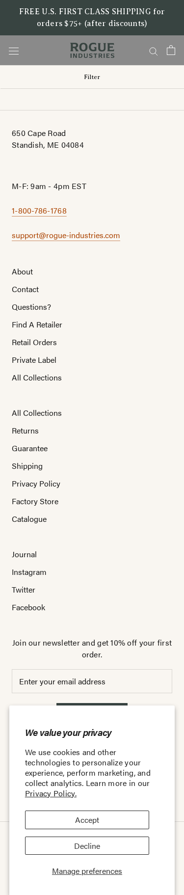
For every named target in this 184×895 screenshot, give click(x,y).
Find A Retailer (37, 324)
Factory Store (35, 501)
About (22, 271)
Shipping (27, 465)
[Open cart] (171, 50)
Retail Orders (34, 342)
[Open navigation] (14, 50)
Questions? (31, 306)
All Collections (37, 377)
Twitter (23, 589)
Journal (24, 554)
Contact (25, 289)
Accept (87, 819)
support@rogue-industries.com (66, 235)
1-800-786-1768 (39, 210)
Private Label (34, 359)
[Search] (153, 50)
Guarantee (30, 448)
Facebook (28, 607)
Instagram (29, 571)
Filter (92, 77)
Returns (25, 430)
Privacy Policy (36, 483)
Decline (87, 845)
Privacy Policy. (51, 793)
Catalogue (29, 518)
